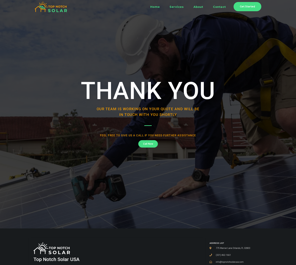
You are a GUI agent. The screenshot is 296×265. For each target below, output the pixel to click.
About (198, 7)
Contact (219, 7)
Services (177, 7)
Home (155, 7)
